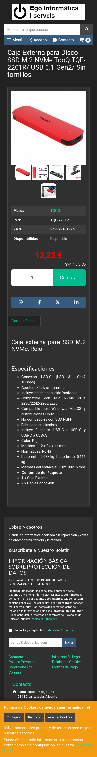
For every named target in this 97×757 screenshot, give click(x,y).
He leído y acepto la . (45, 630)
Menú (16, 40)
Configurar (14, 717)
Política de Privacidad (44, 619)
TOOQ (55, 210)
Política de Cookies (67, 662)
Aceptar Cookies (60, 717)
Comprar (69, 277)
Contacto (65, 40)
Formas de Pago (65, 667)
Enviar (69, 642)
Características (24, 321)
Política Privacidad (23, 662)
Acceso (40, 40)
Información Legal (66, 657)
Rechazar (35, 717)
